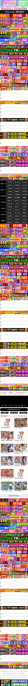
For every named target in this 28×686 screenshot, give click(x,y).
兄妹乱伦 (17, 219)
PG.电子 (23, 412)
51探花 (24, 206)
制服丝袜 (17, 191)
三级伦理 (9, 188)
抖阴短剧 (17, 222)
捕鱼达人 (9, 200)
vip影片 (4, 412)
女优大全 (17, 210)
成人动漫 (24, 185)
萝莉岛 (24, 210)
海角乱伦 (17, 216)
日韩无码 (24, 222)
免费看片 (3, 220)
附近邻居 (9, 194)
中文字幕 (17, 188)
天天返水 (24, 203)
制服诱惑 (24, 216)
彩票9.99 (9, 203)
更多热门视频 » (23, 416)
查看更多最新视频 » (14, 495)
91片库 (10, 210)
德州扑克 (24, 200)
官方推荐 (3, 202)
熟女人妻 (17, 213)
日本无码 (24, 182)
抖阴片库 (3, 214)
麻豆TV (17, 206)
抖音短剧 (9, 206)
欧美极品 (17, 185)
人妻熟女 (9, 191)
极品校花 (9, 222)
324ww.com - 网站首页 (14, 12)
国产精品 (9, 182)
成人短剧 (24, 219)
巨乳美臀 (24, 188)
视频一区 (3, 183)
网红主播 (17, 182)
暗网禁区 (9, 216)
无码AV (3, 208)
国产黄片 (9, 213)
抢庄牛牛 (17, 200)
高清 (16, 405)
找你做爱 (24, 194)
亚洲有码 (9, 185)
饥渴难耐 (17, 194)
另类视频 (24, 191)
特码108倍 (14, 412)
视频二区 (3, 189)
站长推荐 (3, 196)
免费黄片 (24, 213)
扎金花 (17, 203)
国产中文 (9, 219)
